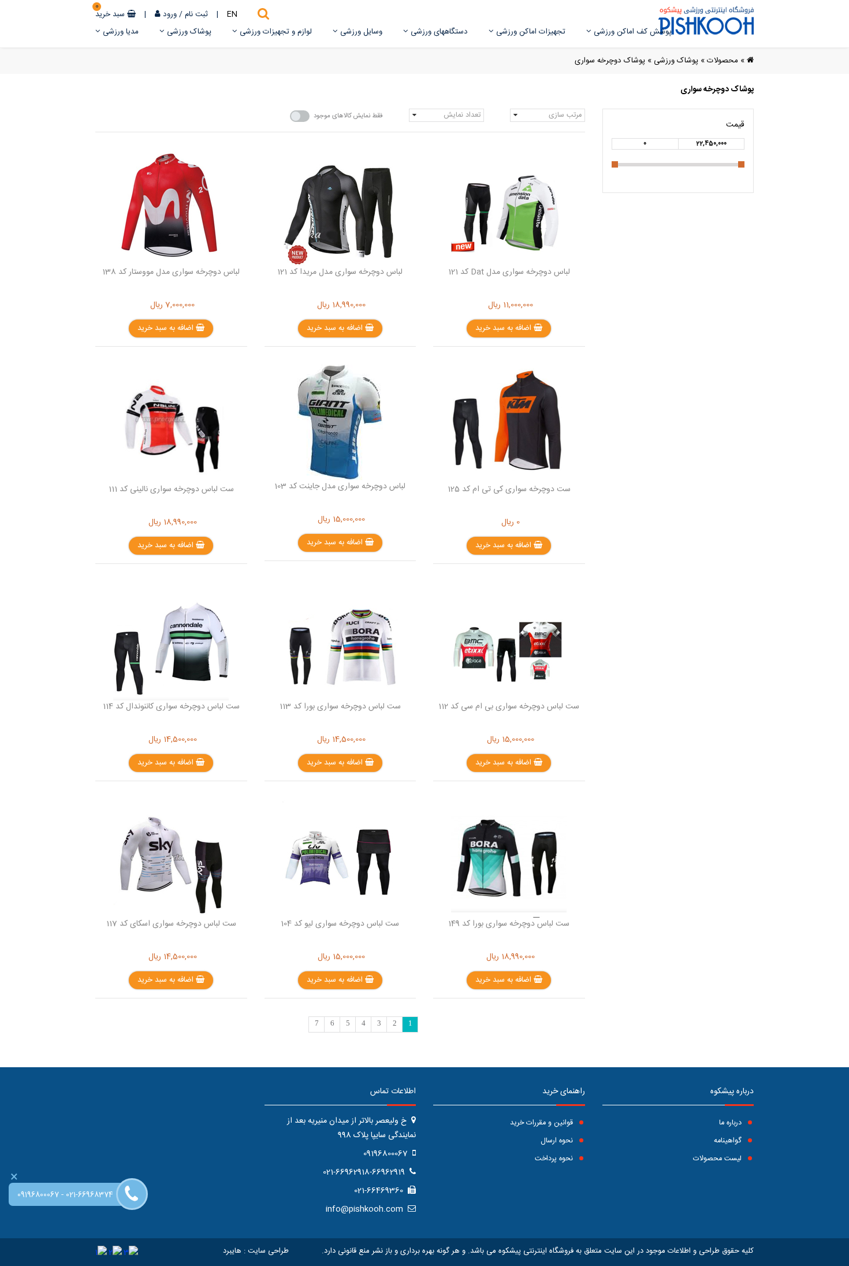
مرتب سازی (565, 115)
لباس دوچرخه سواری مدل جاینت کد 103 (339, 486)
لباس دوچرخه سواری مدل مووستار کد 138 (171, 272)
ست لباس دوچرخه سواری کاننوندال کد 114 (171, 707)
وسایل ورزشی (360, 31)
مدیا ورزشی (119, 31)
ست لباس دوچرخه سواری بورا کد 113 (340, 707)
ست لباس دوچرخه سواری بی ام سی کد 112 (508, 707)
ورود (170, 14)
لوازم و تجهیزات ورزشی (274, 31)
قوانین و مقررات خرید (542, 1123)
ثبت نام (196, 14)
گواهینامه (729, 1141)
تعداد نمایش (462, 115)
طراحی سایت (268, 1251)
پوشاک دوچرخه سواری (610, 60)
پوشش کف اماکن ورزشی (631, 31)
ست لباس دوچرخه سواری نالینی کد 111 (171, 489)
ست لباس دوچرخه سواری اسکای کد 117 (171, 924)
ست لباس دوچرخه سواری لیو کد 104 (340, 924)
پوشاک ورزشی (188, 31)
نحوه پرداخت (555, 1159)
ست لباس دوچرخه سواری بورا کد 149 (508, 924)
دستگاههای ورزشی (438, 31)
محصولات (722, 60)
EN (232, 14)
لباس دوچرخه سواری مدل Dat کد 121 (509, 272)
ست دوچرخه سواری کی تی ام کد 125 (509, 489)
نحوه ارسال (558, 1141)
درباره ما (731, 1123)
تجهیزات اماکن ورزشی (529, 31)
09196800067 (38, 1195)
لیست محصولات (718, 1159)
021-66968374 (89, 1195)
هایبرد (232, 1251)
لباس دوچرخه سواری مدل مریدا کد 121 (340, 272)
